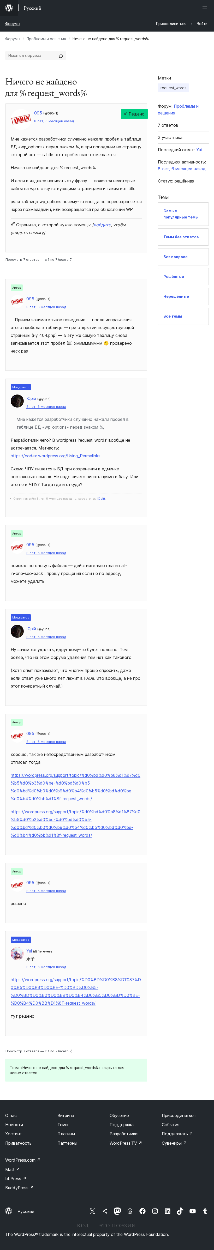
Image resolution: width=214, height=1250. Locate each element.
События (170, 1124)
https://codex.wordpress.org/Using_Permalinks (55, 455)
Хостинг (13, 1133)
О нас (11, 1115)
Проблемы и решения (46, 39)
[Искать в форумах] (61, 55)
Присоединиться (178, 1115)
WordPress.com (23, 1160)
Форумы (12, 23)
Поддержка (122, 1124)
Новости (14, 1124)
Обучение (119, 1115)
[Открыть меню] (205, 8)
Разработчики (124, 1133)
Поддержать (177, 1133)
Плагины (66, 1133)
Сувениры (174, 1143)
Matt (12, 1169)
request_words (173, 88)
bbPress (15, 1178)
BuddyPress (19, 1187)
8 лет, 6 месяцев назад (54, 121)
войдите (102, 224)
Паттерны (67, 1143)
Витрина (65, 1115)
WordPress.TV (126, 1143)
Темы (62, 1124)
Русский (25, 1211)
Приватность (18, 1143)
